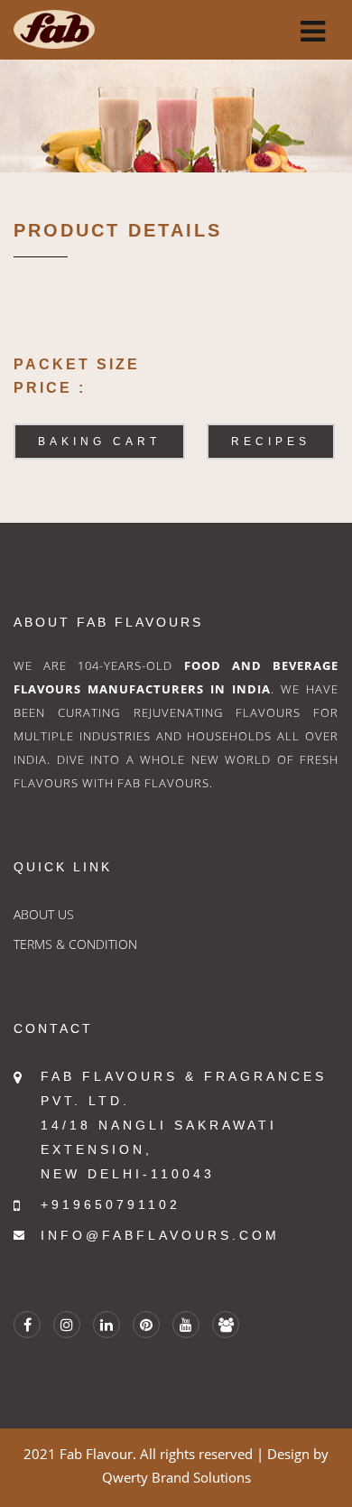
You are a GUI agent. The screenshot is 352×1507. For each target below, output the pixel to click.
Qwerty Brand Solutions (176, 1477)
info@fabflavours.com (160, 1235)
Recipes (270, 441)
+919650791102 (111, 1204)
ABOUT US (44, 914)
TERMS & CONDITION (75, 944)
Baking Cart (99, 441)
